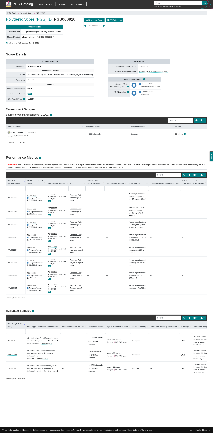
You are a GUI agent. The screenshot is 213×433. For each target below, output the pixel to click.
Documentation (77, 4)
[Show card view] (184, 175)
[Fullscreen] (196, 120)
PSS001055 (31, 195)
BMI (170, 6)
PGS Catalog (12, 13)
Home (41, 4)
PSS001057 (31, 248)
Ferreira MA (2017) (153, 71)
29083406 (22, 136)
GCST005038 (29, 132)
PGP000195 (143, 66)
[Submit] (204, 3)
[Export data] (202, 120)
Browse (49, 4)
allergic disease (29, 37)
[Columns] (195, 175)
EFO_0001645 (176, 6)
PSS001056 (31, 273)
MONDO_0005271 (45, 37)
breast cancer (158, 6)
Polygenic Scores (26, 13)
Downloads (61, 4)
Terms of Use (147, 430)
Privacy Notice (132, 430)
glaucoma (165, 6)
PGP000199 (52, 194)
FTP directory (115, 20)
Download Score (95, 20)
